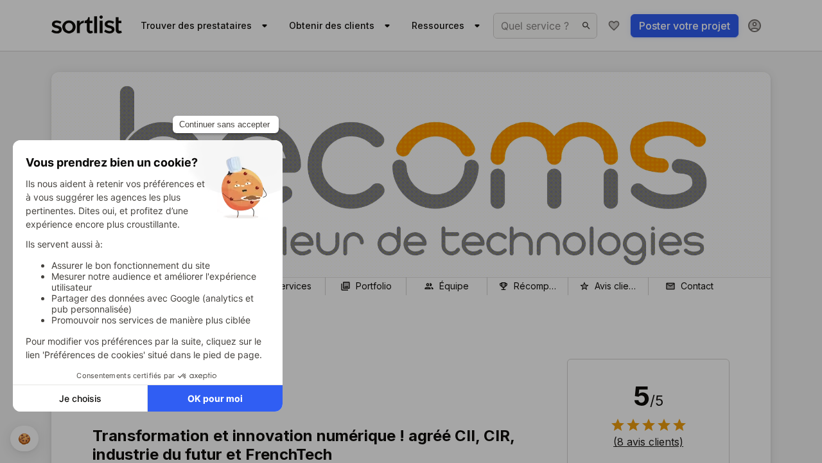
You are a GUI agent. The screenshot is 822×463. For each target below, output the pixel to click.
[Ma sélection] (614, 25)
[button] (648, 441)
